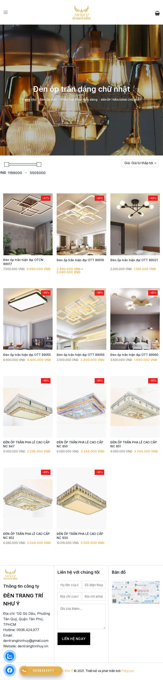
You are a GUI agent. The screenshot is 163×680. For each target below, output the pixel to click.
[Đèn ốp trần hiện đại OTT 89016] (81, 224)
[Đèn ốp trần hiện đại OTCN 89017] (28, 224)
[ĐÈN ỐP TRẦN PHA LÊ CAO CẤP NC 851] (135, 407)
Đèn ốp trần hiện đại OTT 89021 (134, 260)
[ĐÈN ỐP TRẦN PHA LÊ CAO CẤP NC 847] (28, 407)
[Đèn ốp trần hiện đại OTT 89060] (135, 319)
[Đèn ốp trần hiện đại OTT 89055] (28, 319)
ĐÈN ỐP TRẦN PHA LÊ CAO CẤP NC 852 (26, 536)
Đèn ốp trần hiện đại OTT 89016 (80, 260)
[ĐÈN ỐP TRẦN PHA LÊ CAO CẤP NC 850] (81, 407)
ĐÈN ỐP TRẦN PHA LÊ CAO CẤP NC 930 (80, 536)
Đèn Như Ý (65, 671)
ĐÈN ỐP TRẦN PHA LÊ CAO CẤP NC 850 (80, 444)
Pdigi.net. (127, 671)
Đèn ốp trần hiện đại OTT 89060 (134, 355)
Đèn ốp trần (48, 99)
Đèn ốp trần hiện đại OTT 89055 (27, 355)
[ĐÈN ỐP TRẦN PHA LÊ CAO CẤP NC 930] (81, 498)
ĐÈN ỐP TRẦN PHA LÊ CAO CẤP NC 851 (133, 444)
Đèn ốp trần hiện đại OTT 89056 (80, 355)
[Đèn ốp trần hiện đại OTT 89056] (81, 319)
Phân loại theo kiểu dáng (78, 99)
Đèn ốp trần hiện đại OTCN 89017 (23, 262)
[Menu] (5, 12)
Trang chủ (28, 99)
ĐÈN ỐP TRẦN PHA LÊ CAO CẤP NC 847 (26, 444)
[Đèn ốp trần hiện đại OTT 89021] (135, 224)
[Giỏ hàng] (157, 12)
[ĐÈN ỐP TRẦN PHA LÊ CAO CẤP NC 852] (28, 498)
